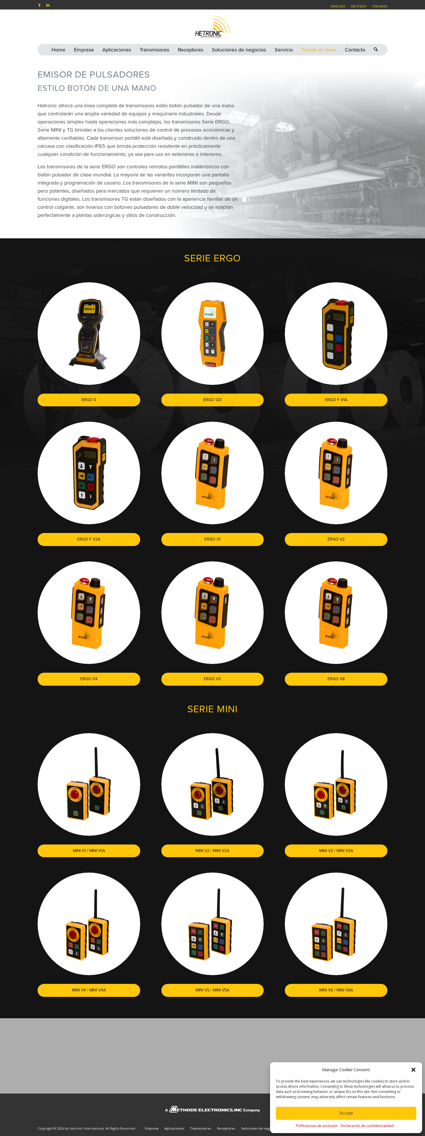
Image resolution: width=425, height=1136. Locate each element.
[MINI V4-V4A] (89, 924)
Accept (346, 1113)
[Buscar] (373, 50)
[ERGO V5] (212, 612)
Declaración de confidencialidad (367, 1125)
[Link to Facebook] (39, 5)
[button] (413, 1070)
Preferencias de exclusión (317, 1125)
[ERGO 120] (212, 333)
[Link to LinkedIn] (48, 5)
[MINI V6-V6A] (336, 924)
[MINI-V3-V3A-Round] (336, 784)
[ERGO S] (89, 333)
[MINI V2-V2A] (212, 784)
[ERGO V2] (336, 473)
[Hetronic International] (212, 26)
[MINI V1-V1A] (89, 784)
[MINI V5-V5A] (212, 924)
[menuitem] (338, 6)
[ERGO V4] (89, 612)
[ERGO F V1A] (336, 333)
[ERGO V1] (212, 473)
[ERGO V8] (336, 612)
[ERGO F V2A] (89, 473)
